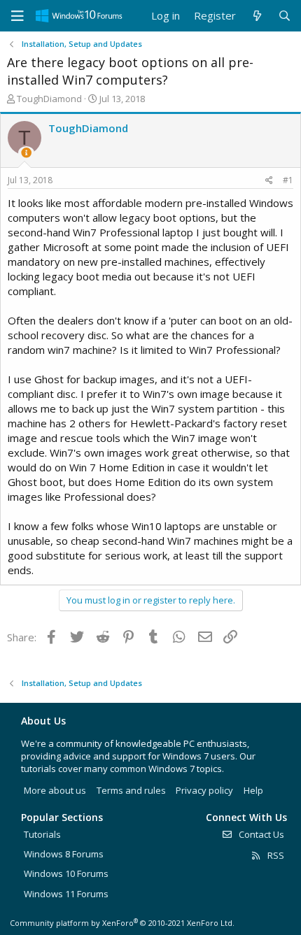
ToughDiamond (49, 98)
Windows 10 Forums (66, 873)
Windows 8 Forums (64, 854)
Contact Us (260, 834)
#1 (288, 180)
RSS (274, 855)
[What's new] (256, 16)
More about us (55, 790)
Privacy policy (204, 790)
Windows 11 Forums (66, 893)
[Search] (284, 16)
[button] (17, 16)
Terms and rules (131, 790)
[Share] (269, 181)
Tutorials (42, 834)
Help (253, 790)
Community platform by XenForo (122, 923)
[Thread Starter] (26, 152)
